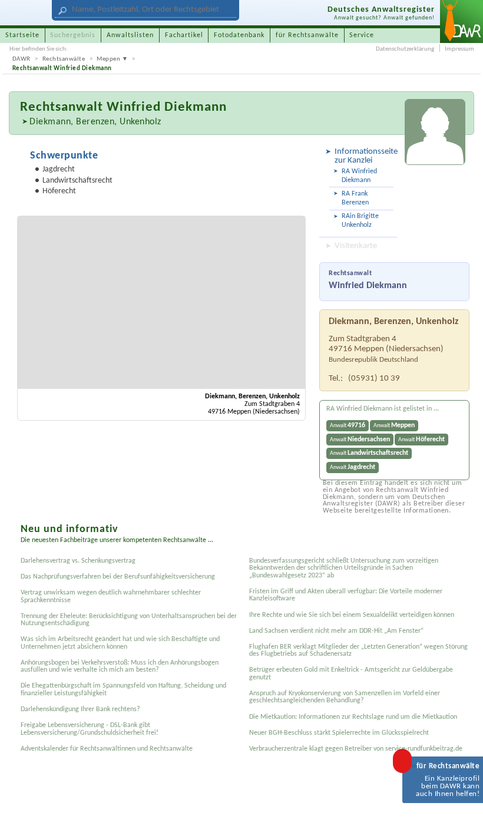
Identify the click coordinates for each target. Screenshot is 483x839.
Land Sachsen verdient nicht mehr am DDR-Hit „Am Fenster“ (336, 631)
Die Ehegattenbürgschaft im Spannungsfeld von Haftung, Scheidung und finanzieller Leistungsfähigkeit (123, 689)
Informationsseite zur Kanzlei (364, 156)
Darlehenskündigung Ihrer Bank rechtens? (80, 709)
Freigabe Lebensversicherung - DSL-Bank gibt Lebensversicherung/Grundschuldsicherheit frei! (89, 729)
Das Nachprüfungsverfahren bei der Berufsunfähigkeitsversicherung (118, 576)
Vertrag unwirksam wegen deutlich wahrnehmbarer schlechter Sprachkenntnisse (111, 596)
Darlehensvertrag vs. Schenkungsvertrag (78, 560)
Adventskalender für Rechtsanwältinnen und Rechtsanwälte (107, 748)
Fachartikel (184, 35)
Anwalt (347, 425)
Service (361, 35)
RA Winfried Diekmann (359, 176)
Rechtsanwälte (63, 59)
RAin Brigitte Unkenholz (360, 221)
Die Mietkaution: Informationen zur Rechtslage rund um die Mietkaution (353, 717)
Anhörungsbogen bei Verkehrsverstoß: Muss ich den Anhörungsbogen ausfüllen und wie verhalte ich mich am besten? (120, 666)
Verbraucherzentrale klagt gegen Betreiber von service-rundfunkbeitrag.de (355, 748)
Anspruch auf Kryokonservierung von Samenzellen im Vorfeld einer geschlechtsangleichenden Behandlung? (344, 697)
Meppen (108, 59)
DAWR (21, 59)
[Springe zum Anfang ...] (464, 820)
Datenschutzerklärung (405, 49)
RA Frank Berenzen (355, 198)
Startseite (22, 35)
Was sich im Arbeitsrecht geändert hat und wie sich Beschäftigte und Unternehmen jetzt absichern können (120, 643)
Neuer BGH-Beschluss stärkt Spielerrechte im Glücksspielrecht (339, 732)
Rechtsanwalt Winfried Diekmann (62, 68)
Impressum (459, 49)
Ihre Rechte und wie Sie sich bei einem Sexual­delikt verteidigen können (351, 615)
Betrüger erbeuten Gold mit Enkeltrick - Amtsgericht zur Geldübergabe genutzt (351, 673)
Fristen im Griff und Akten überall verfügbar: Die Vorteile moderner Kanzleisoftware (345, 595)
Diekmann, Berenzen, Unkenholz (95, 122)
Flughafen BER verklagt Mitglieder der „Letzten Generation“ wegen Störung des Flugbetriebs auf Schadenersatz (358, 650)
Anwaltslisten (130, 35)
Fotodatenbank (239, 35)
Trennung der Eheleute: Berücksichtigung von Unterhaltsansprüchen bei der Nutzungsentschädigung (129, 620)
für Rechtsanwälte (307, 35)
